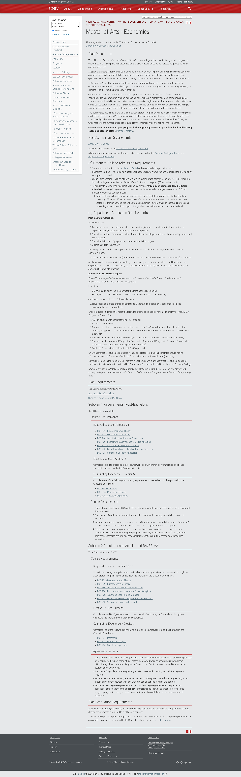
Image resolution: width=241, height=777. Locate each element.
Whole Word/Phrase (60, 30)
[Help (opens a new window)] (190, 22)
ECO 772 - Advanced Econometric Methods (118, 445)
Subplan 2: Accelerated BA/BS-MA (105, 398)
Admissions (105, 8)
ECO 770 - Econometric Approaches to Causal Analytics (124, 442)
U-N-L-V (54, 8)
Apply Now (57, 59)
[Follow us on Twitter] (181, 763)
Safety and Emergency (108, 756)
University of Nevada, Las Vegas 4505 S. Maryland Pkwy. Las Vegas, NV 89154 (160, 745)
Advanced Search (60, 34)
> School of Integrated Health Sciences (63, 115)
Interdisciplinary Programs (65, 169)
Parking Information (107, 752)
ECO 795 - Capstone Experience (112, 495)
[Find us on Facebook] (177, 763)
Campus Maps (105, 747)
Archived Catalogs (61, 72)
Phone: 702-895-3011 (156, 753)
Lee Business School (62, 76)
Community (188, 2)
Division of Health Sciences (61, 99)
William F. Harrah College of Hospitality (64, 139)
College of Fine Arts (62, 93)
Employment (104, 742)
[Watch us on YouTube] (190, 763)
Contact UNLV (153, 738)
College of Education (62, 81)
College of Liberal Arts (63, 153)
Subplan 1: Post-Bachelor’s (101, 393)
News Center (55, 752)
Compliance (55, 738)
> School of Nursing (61, 128)
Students (148, 2)
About (68, 8)
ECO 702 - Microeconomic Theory (113, 434)
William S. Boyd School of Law (64, 147)
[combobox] (167, 17)
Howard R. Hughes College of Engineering (63, 87)
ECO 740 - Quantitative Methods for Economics (120, 438)
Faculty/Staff (160, 2)
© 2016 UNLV (112, 762)
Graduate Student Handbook (61, 48)
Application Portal (129, 168)
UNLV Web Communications (70, 762)
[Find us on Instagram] (186, 763)
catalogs (80, 773)
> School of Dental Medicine (61, 107)
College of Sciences (62, 157)
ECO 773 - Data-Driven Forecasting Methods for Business (125, 449)
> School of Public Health (64, 133)
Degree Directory (124, 131)
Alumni (170, 2)
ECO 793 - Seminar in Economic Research (117, 452)
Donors (179, 2)
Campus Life (145, 8)
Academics (85, 8)
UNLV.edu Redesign (126, 762)
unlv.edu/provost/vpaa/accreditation (103, 45)
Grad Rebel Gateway (162, 720)
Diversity (53, 742)
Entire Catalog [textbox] (57, 23)
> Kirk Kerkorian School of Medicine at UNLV (64, 123)
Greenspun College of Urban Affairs (62, 164)
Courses (56, 67)
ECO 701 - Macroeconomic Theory (114, 431)
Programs (57, 63)
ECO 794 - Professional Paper (111, 492)
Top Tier (53, 747)
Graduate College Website (65, 54)
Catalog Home (59, 42)
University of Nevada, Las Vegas (61, 2)
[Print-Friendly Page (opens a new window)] (187, 22)
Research (165, 8)
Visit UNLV (103, 738)
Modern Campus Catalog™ (151, 773)
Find (189, 8)
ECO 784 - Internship (107, 488)
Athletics (125, 8)
